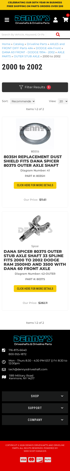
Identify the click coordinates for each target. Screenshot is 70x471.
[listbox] (22, 101)
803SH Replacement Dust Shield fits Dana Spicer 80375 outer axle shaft (33, 161)
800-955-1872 (17, 354)
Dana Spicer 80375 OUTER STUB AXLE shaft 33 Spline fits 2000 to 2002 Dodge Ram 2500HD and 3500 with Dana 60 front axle (35, 260)
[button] (35, 34)
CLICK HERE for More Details (35, 185)
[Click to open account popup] (55, 20)
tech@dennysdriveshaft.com (28, 369)
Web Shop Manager (35, 451)
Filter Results (37, 87)
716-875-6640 (18, 350)
